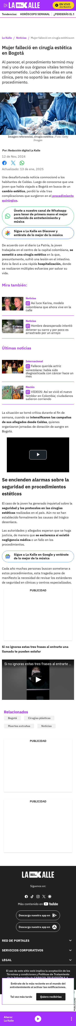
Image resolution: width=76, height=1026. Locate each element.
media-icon (38, 1019)
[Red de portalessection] (70, 940)
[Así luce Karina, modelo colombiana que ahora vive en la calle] (12, 303)
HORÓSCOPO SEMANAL (35, 14)
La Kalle (7, 38)
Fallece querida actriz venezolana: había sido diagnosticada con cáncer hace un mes (49, 371)
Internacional (34, 361)
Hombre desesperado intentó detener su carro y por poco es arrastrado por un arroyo (49, 329)
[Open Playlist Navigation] (71, 1019)
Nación (30, 387)
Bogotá (12, 718)
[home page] (38, 874)
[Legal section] (70, 960)
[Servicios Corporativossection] (70, 950)
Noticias (21, 38)
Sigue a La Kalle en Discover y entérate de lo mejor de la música (38, 233)
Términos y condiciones (21, 974)
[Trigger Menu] (5, 5)
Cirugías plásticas (39, 718)
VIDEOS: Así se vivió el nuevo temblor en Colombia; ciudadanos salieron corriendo (49, 395)
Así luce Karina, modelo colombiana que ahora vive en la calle (48, 306)
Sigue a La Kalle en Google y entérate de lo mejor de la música (41, 556)
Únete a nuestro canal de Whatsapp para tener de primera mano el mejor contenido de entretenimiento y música (40, 216)
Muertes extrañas (19, 726)
